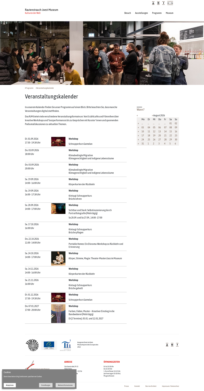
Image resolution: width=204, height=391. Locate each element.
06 (159, 127)
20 (159, 135)
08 (170, 127)
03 (143, 127)
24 (143, 139)
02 (176, 123)
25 (149, 139)
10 (143, 131)
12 (154, 131)
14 (165, 131)
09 (176, 127)
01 (170, 123)
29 (170, 139)
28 (165, 139)
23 (176, 135)
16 (176, 131)
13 (159, 131)
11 (149, 131)
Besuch (127, 13)
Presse (126, 386)
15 (170, 131)
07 (165, 127)
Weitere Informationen (65, 385)
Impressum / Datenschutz (170, 386)
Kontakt (137, 386)
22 (170, 135)
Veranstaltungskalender (45, 88)
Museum (169, 13)
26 (154, 139)
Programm (157, 13)
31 (143, 143)
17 (143, 135)
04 (149, 127)
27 (159, 139)
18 (149, 135)
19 (154, 135)
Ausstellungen (141, 13)
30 (176, 139)
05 (154, 127)
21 (165, 135)
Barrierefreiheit (150, 386)
